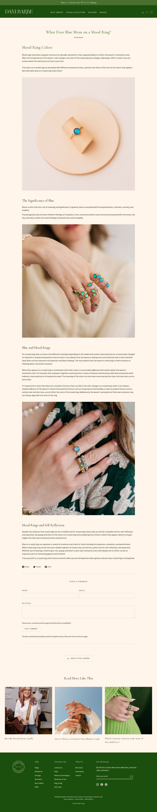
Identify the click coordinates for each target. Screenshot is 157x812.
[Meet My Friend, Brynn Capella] (28, 710)
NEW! (37, 787)
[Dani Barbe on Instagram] (97, 784)
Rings (37, 768)
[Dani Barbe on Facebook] (102, 784)
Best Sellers (39, 783)
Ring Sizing (58, 783)
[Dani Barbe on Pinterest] (106, 784)
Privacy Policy (63, 636)
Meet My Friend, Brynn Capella (19, 738)
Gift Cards (58, 787)
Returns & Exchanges (62, 775)
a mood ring (30, 354)
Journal (78, 775)
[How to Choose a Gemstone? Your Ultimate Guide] (78, 710)
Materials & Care (60, 779)
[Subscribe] (131, 776)
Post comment (31, 629)
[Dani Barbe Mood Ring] (78, 193)
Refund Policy (89, 799)
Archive (103, 12)
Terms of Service (77, 636)
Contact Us (58, 768)
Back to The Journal (80, 658)
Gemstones (79, 771)
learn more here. (57, 61)
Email (82, 590)
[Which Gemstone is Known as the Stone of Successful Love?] (128, 710)
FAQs (56, 771)
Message (26, 603)
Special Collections (75, 12)
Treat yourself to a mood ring (34, 558)
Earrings (38, 775)
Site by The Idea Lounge (79, 803)
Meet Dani (79, 768)
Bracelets (38, 779)
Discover (92, 12)
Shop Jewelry (56, 12)
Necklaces (39, 771)
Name (25, 590)
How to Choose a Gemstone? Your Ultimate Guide (77, 738)
